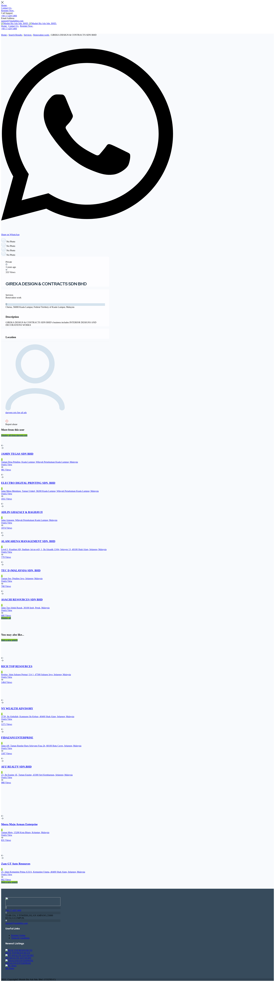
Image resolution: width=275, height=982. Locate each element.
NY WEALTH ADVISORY (18, 958)
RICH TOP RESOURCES (17, 953)
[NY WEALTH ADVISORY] (19, 955)
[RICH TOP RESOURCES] (18, 950)
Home (4, 5)
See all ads (22, 412)
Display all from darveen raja (14, 435)
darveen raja (11, 412)
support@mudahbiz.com (12, 21)
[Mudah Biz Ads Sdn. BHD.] (15, 23)
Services (28, 35)
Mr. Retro (9, 968)
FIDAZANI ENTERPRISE (18, 963)
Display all (6, 618)
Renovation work (41, 35)
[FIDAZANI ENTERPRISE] (19, 960)
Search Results (15, 35)
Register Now (7, 10)
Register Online (18, 935)
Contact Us (6, 8)
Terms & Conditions (20, 938)
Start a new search (9, 640)
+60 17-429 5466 (9, 15)
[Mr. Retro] (10, 966)
